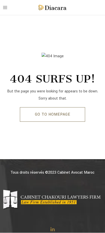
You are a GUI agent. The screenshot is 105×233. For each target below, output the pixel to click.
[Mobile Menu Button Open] (5, 7)
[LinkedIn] (52, 229)
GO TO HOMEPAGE (52, 114)
